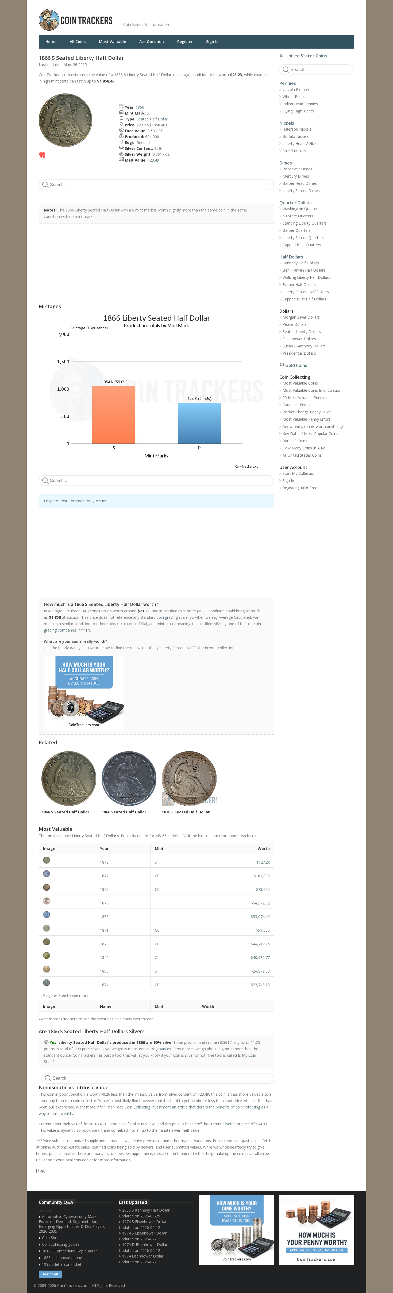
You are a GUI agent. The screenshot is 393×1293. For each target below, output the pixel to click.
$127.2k (263, 862)
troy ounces (161, 1048)
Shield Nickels (294, 150)
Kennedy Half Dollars (301, 262)
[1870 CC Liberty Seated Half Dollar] (67, 887)
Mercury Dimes (296, 176)
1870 (104, 889)
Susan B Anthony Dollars (304, 345)
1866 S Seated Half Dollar (65, 811)
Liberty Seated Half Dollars (306, 291)
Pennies (287, 83)
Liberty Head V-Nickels (302, 143)
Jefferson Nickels (297, 129)
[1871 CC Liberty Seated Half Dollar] (67, 928)
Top (40, 1170)
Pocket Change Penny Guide (307, 411)
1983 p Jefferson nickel (61, 1264)
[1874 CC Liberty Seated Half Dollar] (67, 982)
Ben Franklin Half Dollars (304, 270)
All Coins (78, 41)
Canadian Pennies (298, 404)
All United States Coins (303, 56)
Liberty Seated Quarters (303, 237)
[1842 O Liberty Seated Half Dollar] (67, 955)
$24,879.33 (260, 971)
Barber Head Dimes (300, 183)
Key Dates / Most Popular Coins (310, 433)
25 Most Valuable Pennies (305, 397)
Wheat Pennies (296, 96)
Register (185, 41)
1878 (104, 862)
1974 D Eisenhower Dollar (144, 1244)
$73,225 (263, 889)
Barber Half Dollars (299, 284)
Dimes (285, 163)
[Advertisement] (261, 16)
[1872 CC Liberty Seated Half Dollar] (67, 873)
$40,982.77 (260, 957)
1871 (104, 930)
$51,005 (263, 930)
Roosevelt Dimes (297, 168)
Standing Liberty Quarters (305, 223)
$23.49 (153, 160)
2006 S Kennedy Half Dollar (145, 1210)
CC (157, 875)
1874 (104, 984)
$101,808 (262, 875)
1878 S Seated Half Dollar (186, 811)
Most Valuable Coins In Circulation (312, 390)
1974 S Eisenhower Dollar (144, 1221)
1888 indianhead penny (62, 1257)
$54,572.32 (260, 903)
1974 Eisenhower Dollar (142, 1256)
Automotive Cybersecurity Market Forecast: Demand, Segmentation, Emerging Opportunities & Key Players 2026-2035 (72, 1224)
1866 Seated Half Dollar (124, 811)
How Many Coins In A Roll (305, 447)
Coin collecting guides (60, 1244)
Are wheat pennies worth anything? (313, 426)
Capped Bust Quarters (302, 244)
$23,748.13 (260, 984)
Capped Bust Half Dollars (304, 298)
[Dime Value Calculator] (236, 1230)
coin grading (167, 617)
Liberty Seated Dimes (301, 190)
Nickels (286, 123)
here (74, 1018)
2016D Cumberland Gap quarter (69, 1250)
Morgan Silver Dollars (301, 317)
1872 (104, 875)
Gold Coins (296, 365)
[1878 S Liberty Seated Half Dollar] (67, 860)
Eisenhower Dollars (299, 338)
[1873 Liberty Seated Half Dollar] (67, 901)
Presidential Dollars (299, 353)
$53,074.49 (260, 916)
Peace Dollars (295, 324)
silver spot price (236, 1123)
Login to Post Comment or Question (75, 500)
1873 (104, 903)
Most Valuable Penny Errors (306, 419)
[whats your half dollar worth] (153, 693)
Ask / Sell (50, 1274)
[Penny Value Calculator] (316, 1230)
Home (50, 41)
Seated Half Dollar (152, 119)
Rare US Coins (295, 440)
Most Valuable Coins (300, 383)
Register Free (54, 995)
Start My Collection (299, 473)
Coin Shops (51, 1237)
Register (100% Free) (301, 487)
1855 (104, 916)
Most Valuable (112, 41)
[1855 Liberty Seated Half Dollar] (67, 914)
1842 (104, 957)
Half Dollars (291, 257)
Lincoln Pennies (296, 89)
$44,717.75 (260, 943)
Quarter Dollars (295, 203)
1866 (140, 107)
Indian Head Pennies (300, 103)
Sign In (212, 41)
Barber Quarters (297, 230)
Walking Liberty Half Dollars (306, 277)
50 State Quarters (298, 215)
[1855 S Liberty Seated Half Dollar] (67, 969)
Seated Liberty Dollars (302, 331)
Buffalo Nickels (296, 136)
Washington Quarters (301, 208)
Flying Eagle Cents (298, 110)
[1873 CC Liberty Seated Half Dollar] (67, 941)
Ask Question (151, 41)
